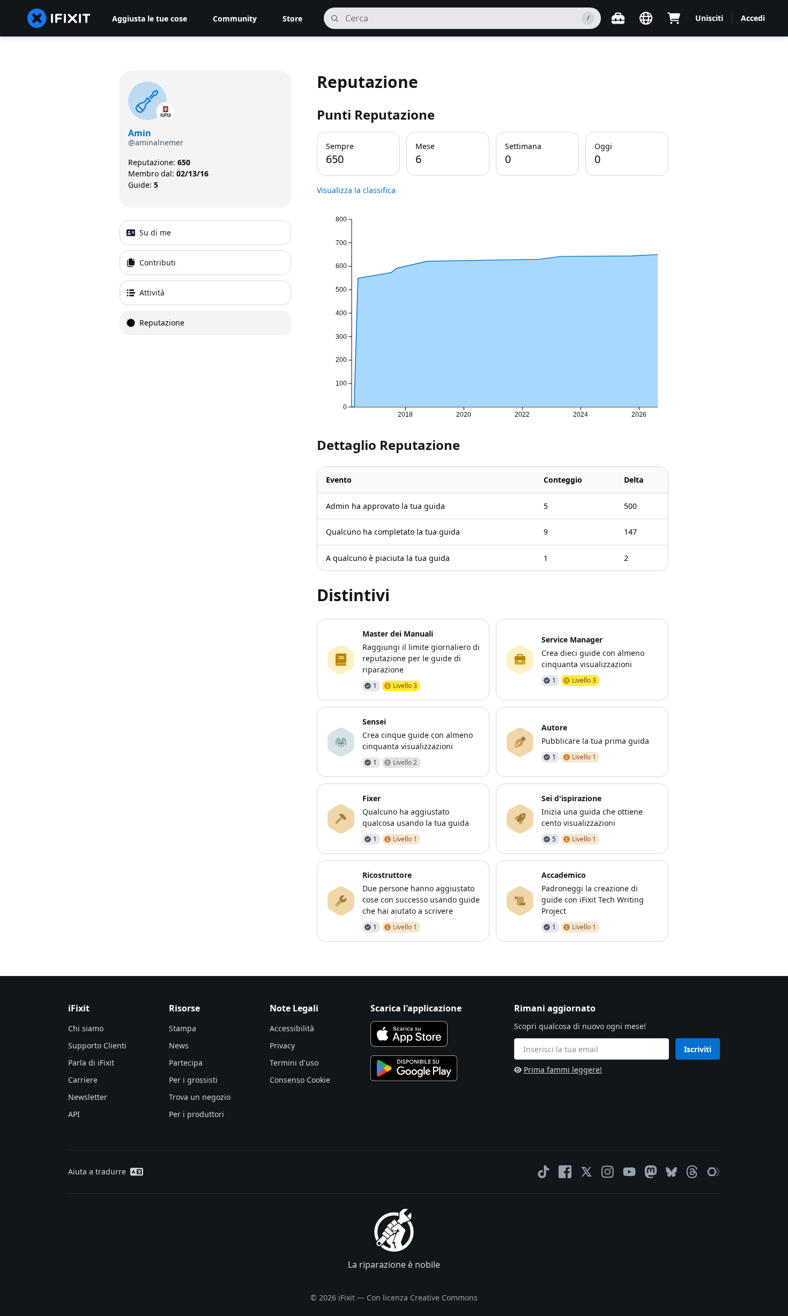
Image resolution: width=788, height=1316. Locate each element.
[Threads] (692, 1171)
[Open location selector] (646, 18)
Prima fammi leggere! (563, 1069)
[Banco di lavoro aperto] (618, 18)
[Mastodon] (650, 1171)
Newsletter (87, 1097)
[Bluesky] (671, 1172)
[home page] (59, 18)
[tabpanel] (492, 506)
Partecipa (186, 1063)
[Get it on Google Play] (413, 1068)
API (74, 1114)
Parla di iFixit (91, 1063)
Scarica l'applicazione (416, 1008)
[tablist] (205, 277)
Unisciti (709, 18)
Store (292, 18)
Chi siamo (85, 1028)
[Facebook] (565, 1171)
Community (235, 18)
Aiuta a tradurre (97, 1171)
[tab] (205, 232)
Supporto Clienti (97, 1045)
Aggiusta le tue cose (149, 18)
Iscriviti (697, 1049)
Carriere (83, 1080)
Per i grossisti (193, 1080)
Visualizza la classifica (356, 190)
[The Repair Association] (713, 1171)
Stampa (182, 1028)
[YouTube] (629, 1171)
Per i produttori (196, 1114)
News (179, 1045)
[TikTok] (543, 1171)
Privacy (282, 1045)
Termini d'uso (294, 1063)
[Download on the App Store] (409, 1034)
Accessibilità (292, 1028)
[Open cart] (674, 18)
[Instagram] (607, 1171)
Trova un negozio (200, 1097)
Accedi (753, 18)
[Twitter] (586, 1171)
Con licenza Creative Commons (422, 1297)
